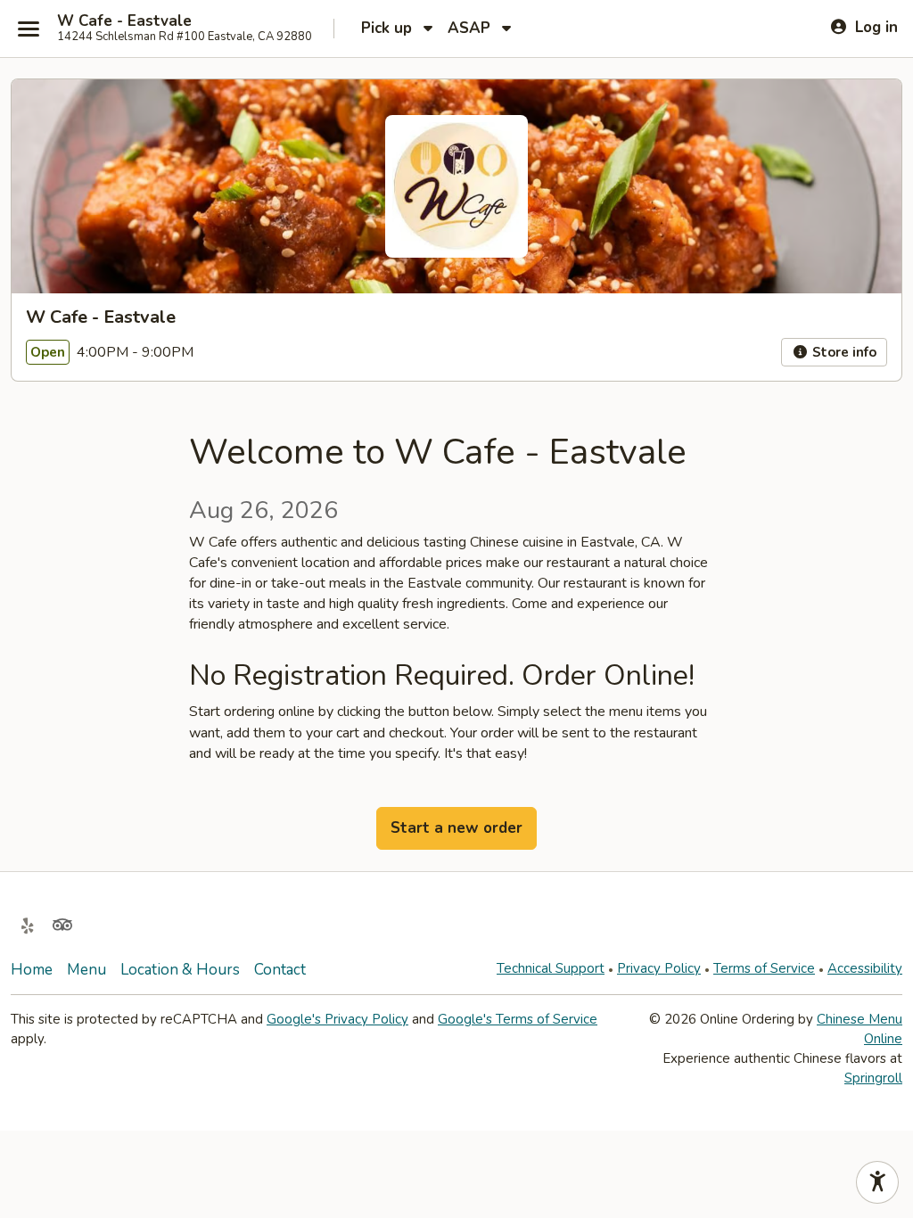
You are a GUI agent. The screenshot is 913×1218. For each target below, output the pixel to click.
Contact (280, 969)
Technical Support (551, 968)
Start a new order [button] (456, 828)
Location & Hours (180, 969)
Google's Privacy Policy (337, 1019)
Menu (86, 969)
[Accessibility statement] (877, 1182)
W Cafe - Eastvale (124, 21)
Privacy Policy (659, 968)
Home (32, 969)
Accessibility (864, 968)
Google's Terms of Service (517, 1019)
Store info (842, 352)
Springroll (873, 1078)
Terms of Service (764, 968)
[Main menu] (28, 28)
